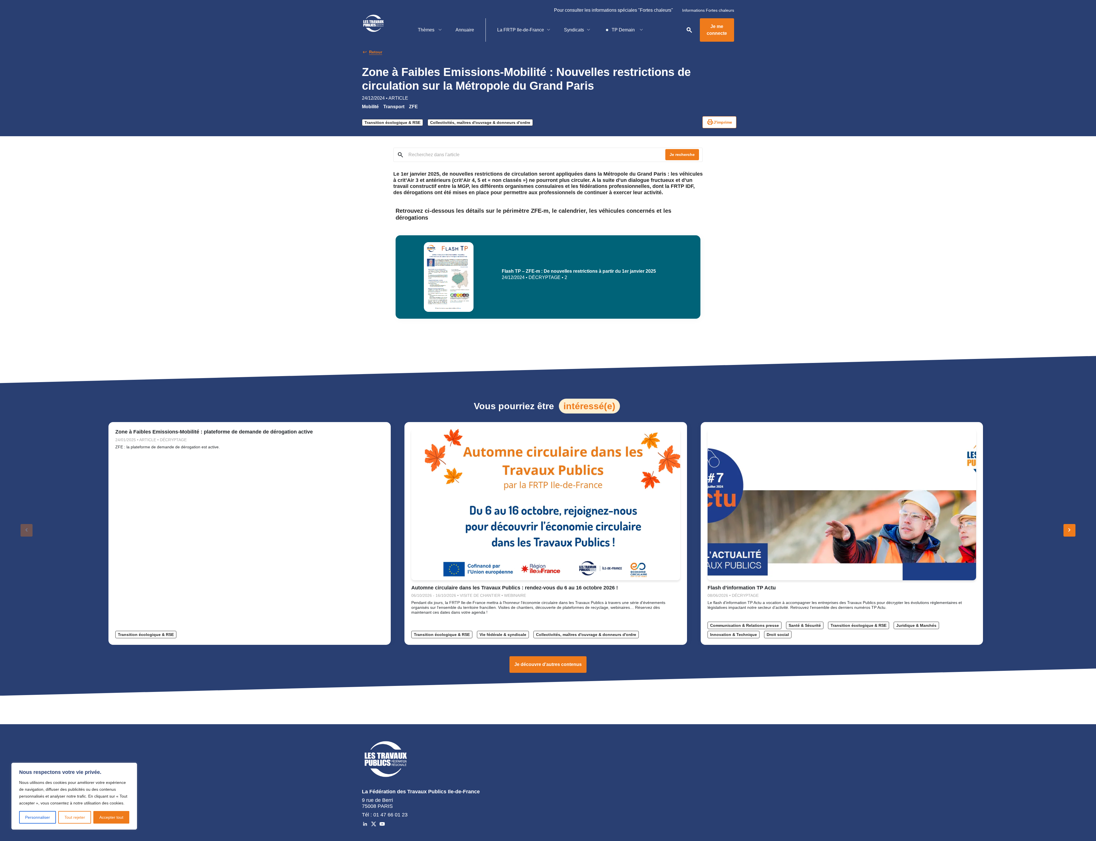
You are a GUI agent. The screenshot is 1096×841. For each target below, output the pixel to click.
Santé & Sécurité (805, 625)
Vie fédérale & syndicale (503, 634)
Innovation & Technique (733, 634)
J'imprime (719, 122)
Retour (375, 52)
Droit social (778, 634)
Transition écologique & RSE (392, 122)
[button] (1069, 530)
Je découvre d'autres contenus (548, 664)
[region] (74, 796)
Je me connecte (717, 30)
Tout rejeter (75, 817)
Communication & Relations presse (744, 625)
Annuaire (465, 29)
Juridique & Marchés (916, 625)
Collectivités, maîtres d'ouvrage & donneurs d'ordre (480, 122)
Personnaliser (37, 817)
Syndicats (574, 29)
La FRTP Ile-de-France (520, 29)
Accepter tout (111, 817)
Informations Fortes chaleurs (708, 10)
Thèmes (427, 29)
